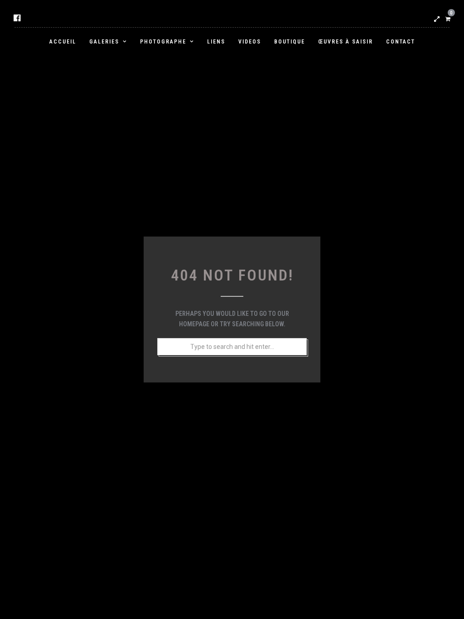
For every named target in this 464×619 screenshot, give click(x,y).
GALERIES (104, 42)
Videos (249, 42)
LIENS (216, 42)
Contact (400, 42)
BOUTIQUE (289, 42)
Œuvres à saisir (345, 42)
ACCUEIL (62, 42)
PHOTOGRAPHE (163, 42)
